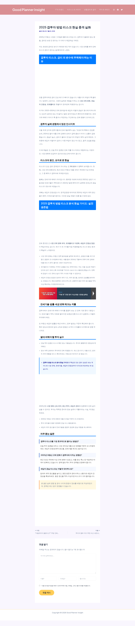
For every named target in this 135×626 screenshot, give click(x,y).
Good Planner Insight (28, 10)
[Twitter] (122, 10)
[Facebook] (118, 10)
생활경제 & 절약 (90, 10)
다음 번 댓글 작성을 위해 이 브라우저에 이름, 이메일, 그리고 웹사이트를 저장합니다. (66, 585)
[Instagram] (114, 10)
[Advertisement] (67, 80)
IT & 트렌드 (59, 10)
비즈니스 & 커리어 (74, 10)
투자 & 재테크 (104, 10)
